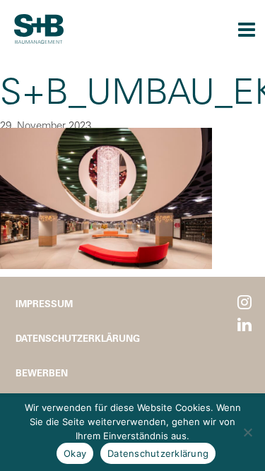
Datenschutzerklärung (78, 338)
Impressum (44, 303)
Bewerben (42, 372)
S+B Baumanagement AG (39, 29)
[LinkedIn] (244, 325)
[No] (247, 432)
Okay (75, 453)
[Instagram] (244, 302)
